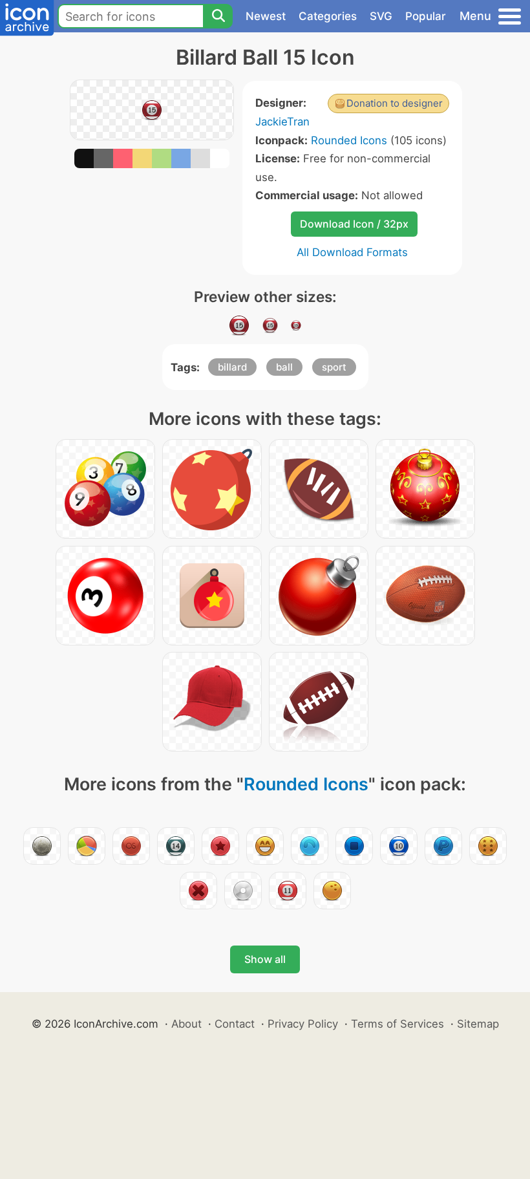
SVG (381, 16)
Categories (328, 16)
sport (334, 367)
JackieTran (282, 121)
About (186, 1023)
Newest (266, 16)
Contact (235, 1023)
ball (284, 367)
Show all (265, 959)
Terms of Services (397, 1023)
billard (232, 367)
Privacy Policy (303, 1023)
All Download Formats (352, 252)
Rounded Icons (349, 140)
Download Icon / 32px (354, 223)
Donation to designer (394, 103)
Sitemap (478, 1023)
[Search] (218, 16)
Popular (425, 16)
